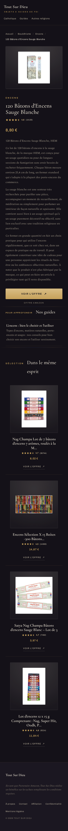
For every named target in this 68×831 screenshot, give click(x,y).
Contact (23, 804)
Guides (24, 18)
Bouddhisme (24, 34)
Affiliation (36, 804)
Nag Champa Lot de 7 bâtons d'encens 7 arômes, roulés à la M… (34, 443)
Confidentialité (54, 804)
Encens (39, 34)
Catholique (10, 18)
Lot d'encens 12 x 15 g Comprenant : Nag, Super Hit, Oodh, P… (34, 720)
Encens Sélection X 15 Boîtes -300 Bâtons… (34, 536)
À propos (10, 804)
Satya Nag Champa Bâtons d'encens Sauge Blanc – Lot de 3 (34, 627)
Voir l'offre (34, 293)
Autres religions (41, 18)
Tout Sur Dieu (21, 8)
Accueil (9, 34)
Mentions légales (15, 811)
